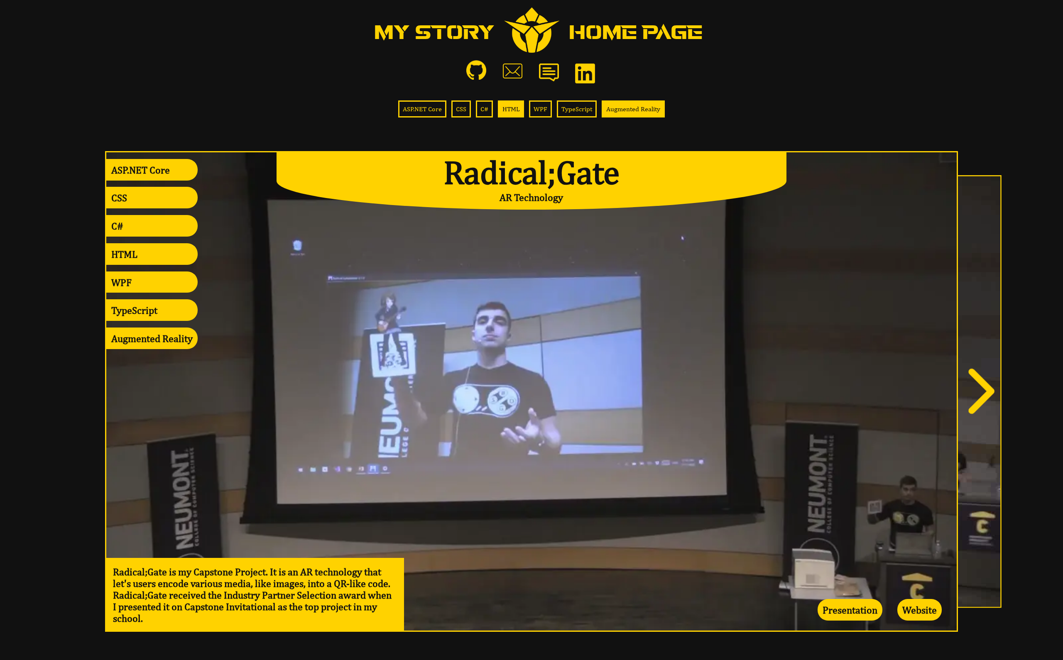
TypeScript (576, 109)
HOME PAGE (636, 32)
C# (484, 109)
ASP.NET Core (422, 109)
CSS (461, 109)
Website (919, 610)
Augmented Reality (633, 109)
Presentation (850, 610)
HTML (511, 109)
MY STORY (434, 32)
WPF (540, 109)
